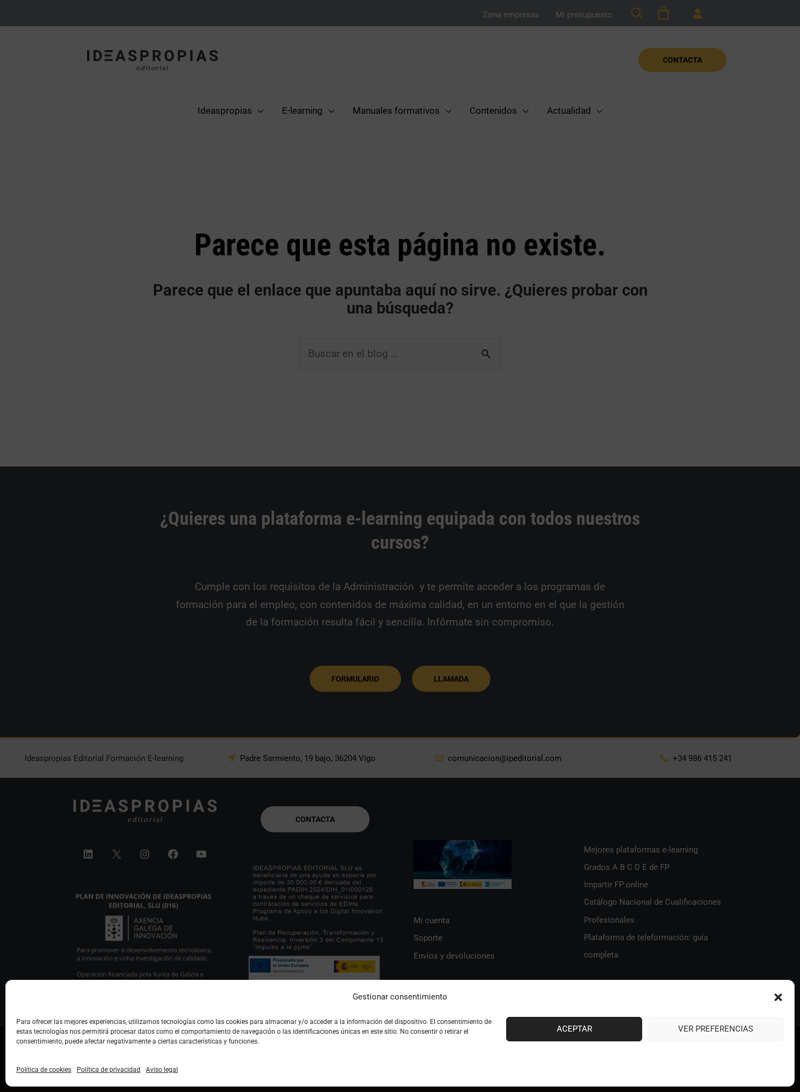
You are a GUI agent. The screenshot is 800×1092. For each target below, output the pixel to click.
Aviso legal (162, 1069)
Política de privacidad (108, 1069)
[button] (778, 997)
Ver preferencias (715, 1029)
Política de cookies (43, 1069)
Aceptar (574, 1029)
